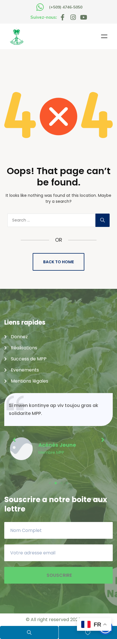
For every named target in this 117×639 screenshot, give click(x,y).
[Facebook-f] (62, 17)
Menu (104, 36)
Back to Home (58, 262)
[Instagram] (73, 17)
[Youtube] (83, 17)
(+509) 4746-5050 (65, 7)
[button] (50, 483)
